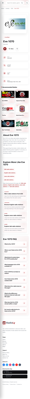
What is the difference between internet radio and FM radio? (12, 295)
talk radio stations (8, 179)
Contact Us (5, 357)
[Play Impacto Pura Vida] (22, 94)
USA (12, 8)
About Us (5, 354)
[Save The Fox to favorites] (3, 105)
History (4, 344)
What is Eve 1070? (10, 244)
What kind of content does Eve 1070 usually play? (12, 258)
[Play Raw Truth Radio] (7, 123)
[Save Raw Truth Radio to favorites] (3, 120)
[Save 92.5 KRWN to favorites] (3, 91)
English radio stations (9, 172)
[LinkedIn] (13, 365)
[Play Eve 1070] (4, 48)
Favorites (5, 343)
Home (2, 8)
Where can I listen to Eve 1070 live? (13, 250)
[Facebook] (4, 365)
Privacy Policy (6, 352)
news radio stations (9, 176)
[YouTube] (16, 365)
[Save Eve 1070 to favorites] (17, 48)
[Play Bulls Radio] (22, 123)
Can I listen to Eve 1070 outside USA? (11, 279)
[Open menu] (2, 2)
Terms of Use (6, 356)
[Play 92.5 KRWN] (7, 94)
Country (7, 8)
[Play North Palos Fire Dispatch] (22, 108)
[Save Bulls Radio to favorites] (17, 120)
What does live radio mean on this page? (13, 286)
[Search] (22, 3)
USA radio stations (9, 169)
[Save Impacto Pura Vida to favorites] (17, 91)
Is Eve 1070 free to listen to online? (12, 272)
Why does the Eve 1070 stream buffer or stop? (11, 303)
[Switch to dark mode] (27, 2)
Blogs (4, 346)
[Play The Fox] (7, 108)
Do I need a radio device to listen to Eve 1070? (12, 310)
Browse (4, 341)
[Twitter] (7, 365)
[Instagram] (10, 365)
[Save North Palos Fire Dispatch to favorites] (17, 105)
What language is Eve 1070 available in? (12, 265)
